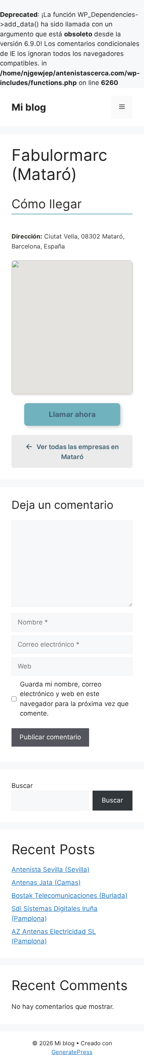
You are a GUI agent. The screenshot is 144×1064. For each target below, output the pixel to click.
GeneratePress (72, 1052)
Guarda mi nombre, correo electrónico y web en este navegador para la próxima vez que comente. (74, 699)
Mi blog (29, 107)
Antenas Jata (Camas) (46, 882)
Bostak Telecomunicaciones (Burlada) (69, 895)
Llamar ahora (72, 414)
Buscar (22, 785)
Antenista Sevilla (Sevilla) (50, 869)
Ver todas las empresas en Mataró (77, 452)
